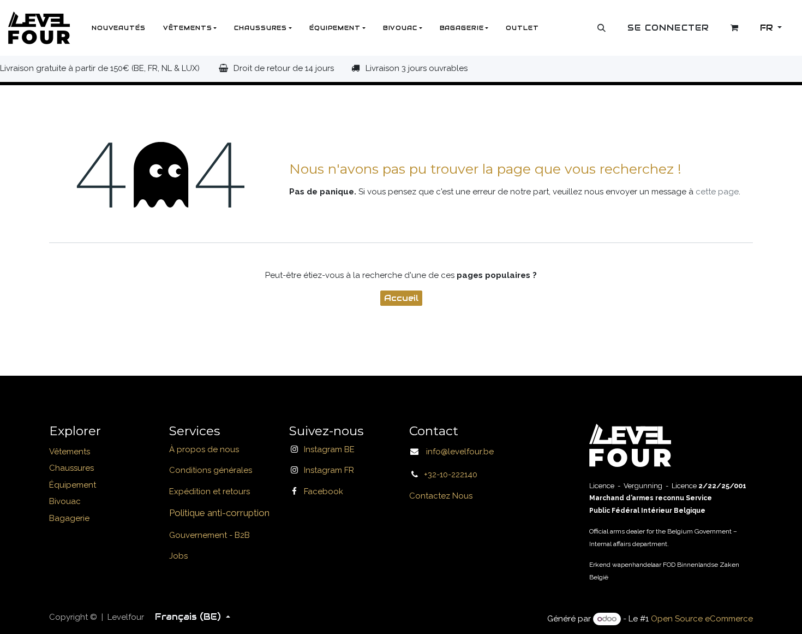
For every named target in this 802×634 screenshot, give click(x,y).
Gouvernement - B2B (209, 535)
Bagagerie (69, 518)
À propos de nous (204, 449)
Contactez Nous (440, 496)
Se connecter (668, 27)
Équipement (72, 485)
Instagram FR (329, 470)
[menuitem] (118, 28)
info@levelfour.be (457, 452)
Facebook (323, 491)
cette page (717, 192)
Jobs (178, 556)
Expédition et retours (209, 491)
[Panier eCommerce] (735, 28)
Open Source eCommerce (702, 619)
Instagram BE (329, 449)
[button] (602, 28)
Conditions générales (210, 470)
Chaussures (71, 468)
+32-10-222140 (450, 474)
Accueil (401, 298)
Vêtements (69, 452)
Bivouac (65, 501)
